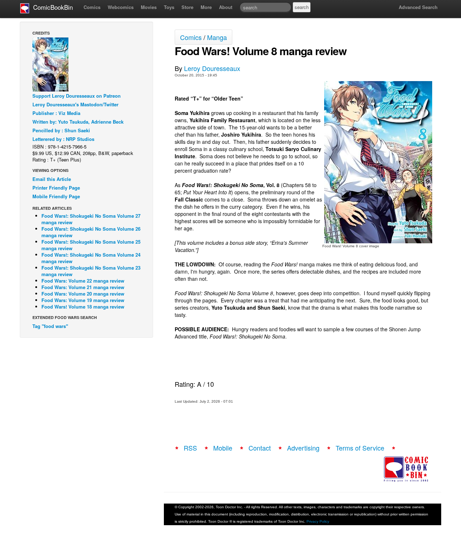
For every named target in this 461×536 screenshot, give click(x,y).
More (206, 7)
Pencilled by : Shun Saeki (61, 130)
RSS (190, 447)
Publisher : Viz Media (56, 113)
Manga (217, 37)
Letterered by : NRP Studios (63, 139)
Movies (149, 7)
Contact (260, 447)
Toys (169, 7)
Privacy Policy (317, 521)
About (225, 7)
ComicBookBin (51, 7)
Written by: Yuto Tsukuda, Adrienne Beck (78, 121)
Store (187, 7)
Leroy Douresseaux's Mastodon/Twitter (75, 104)
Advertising (303, 447)
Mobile (222, 447)
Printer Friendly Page (56, 187)
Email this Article (51, 179)
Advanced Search (418, 7)
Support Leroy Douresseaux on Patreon (76, 95)
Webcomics (121, 7)
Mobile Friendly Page (56, 196)
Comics (92, 7)
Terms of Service (360, 447)
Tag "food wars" (50, 326)
